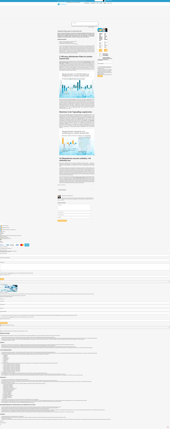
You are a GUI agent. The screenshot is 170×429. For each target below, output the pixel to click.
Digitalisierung (2, 235)
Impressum (1, 246)
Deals (1, 234)
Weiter (93, 27)
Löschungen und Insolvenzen (16, 235)
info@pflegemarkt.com (70, 2)
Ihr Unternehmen (100, 60)
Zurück (90, 27)
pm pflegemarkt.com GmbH (6, 238)
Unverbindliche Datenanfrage (4, 251)
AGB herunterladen (3, 422)
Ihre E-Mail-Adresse (101, 63)
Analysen (1, 232)
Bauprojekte (2, 233)
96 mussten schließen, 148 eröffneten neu (68, 43)
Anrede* (1, 298)
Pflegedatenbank (110, 0)
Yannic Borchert (70, 195)
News (6, 236)
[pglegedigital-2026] (100, 28)
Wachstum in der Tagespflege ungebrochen (66, 42)
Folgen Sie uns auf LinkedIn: (4, 237)
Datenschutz (109, 66)
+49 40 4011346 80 (77, 2)
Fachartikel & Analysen (8, 235)
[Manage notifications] (168, 427)
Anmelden (106, 0)
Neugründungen (2, 236)
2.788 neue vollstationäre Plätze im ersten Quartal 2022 (68, 41)
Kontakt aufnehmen (13, 251)
